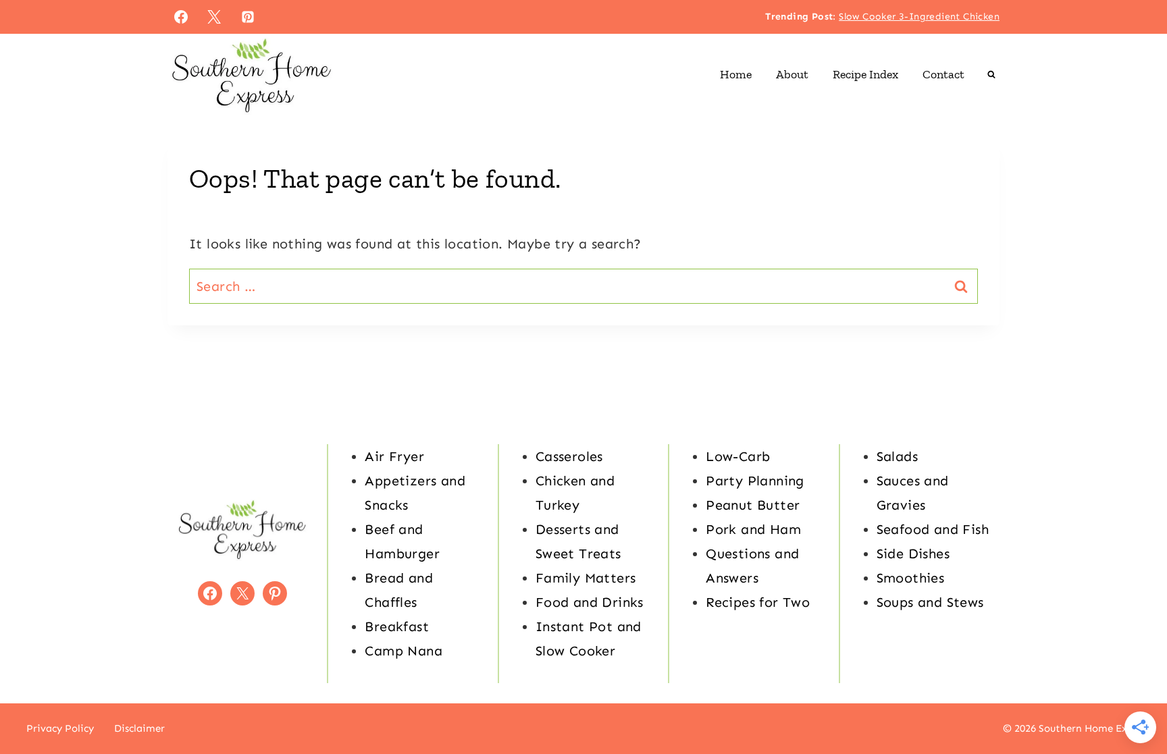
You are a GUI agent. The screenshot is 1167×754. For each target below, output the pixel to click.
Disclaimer (139, 728)
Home (736, 74)
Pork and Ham (753, 529)
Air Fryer (394, 456)
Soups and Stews (930, 602)
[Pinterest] (247, 16)
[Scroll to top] (1133, 699)
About (792, 74)
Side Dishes (913, 553)
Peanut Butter (753, 505)
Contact (943, 74)
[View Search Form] (991, 74)
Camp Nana (403, 651)
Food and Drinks (590, 602)
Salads (897, 456)
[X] (214, 16)
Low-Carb (738, 456)
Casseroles (569, 456)
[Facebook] (180, 16)
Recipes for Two (758, 602)
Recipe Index (865, 74)
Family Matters (586, 578)
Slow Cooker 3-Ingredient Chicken (919, 16)
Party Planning (755, 481)
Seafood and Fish (933, 529)
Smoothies (911, 578)
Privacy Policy (60, 728)
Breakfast (397, 626)
